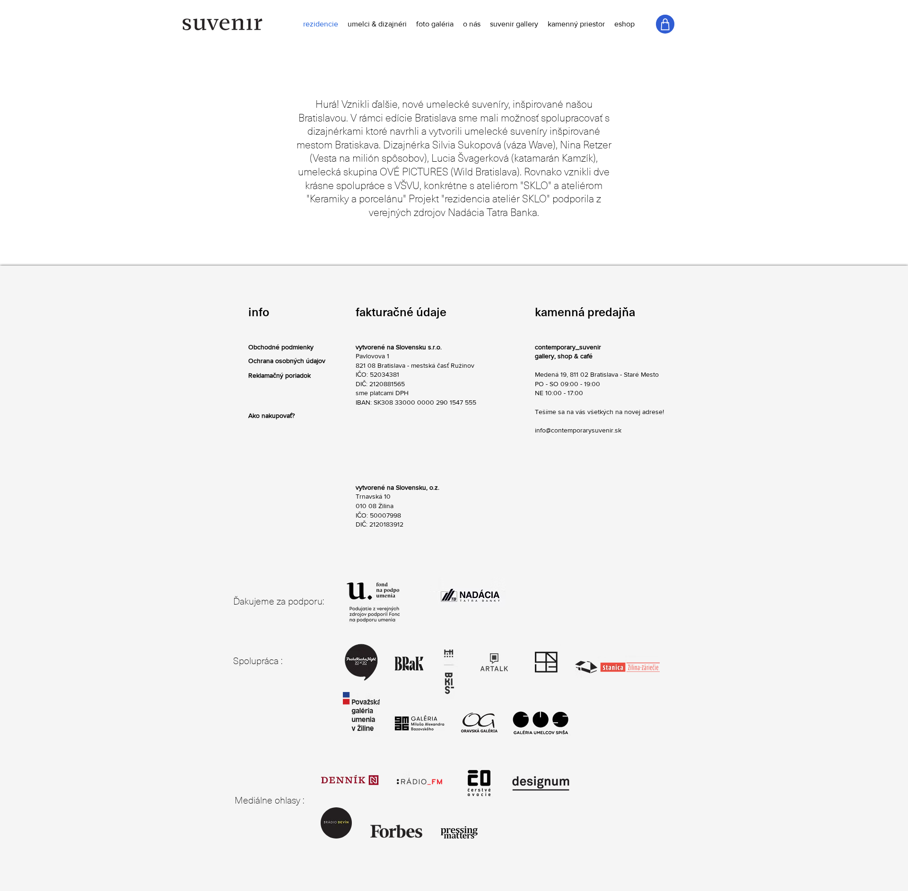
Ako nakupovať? (271, 415)
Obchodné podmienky (281, 347)
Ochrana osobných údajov (286, 360)
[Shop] (665, 24)
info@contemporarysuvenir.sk (578, 430)
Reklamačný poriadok (279, 375)
